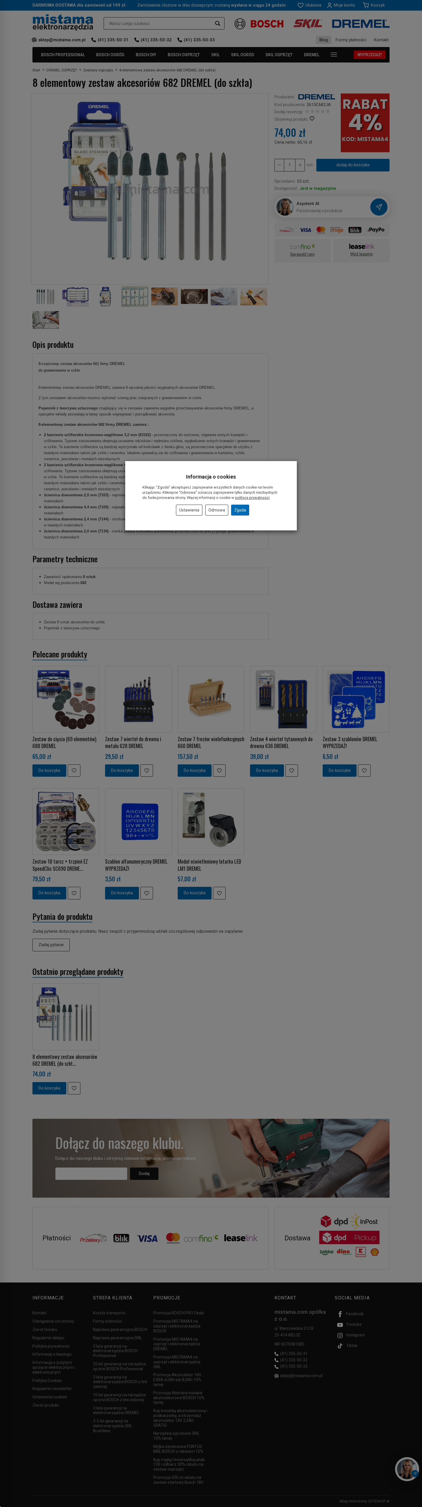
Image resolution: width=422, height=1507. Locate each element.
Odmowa (216, 510)
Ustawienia (189, 510)
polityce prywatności (252, 497)
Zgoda (240, 510)
